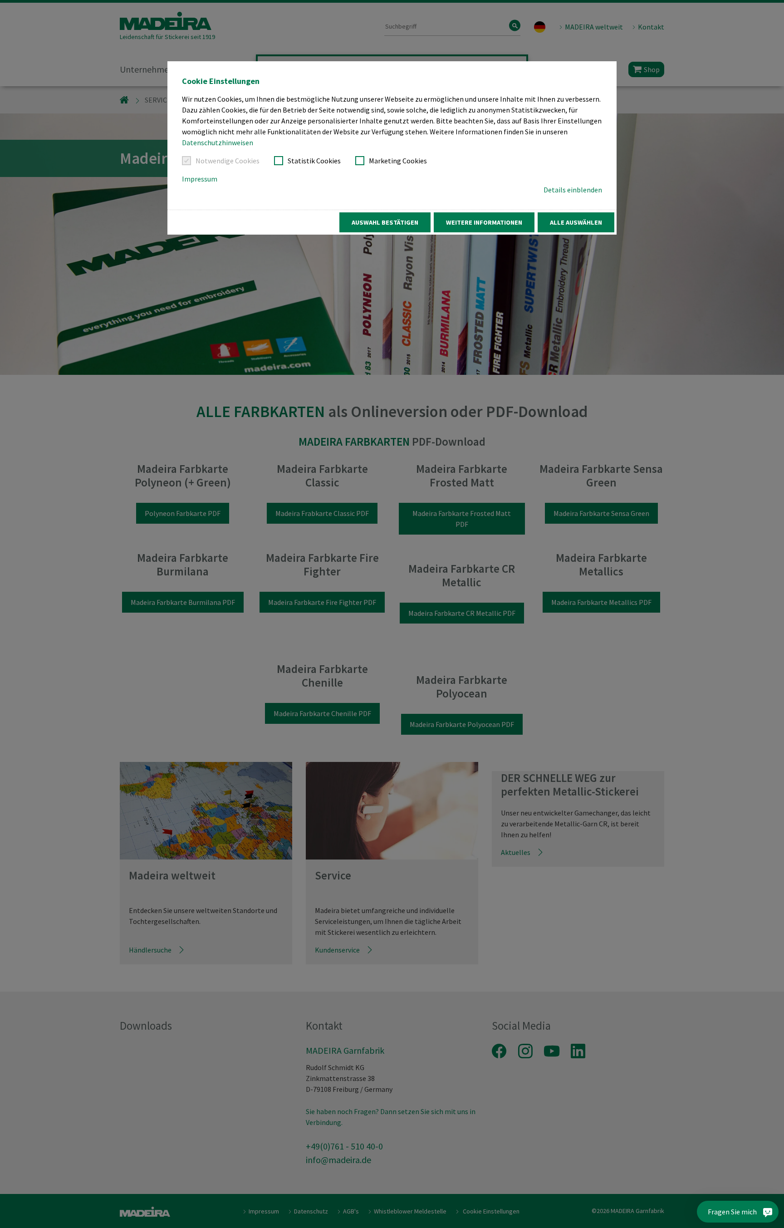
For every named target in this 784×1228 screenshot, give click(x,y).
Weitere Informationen (484, 222)
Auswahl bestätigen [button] (385, 222)
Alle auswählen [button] (576, 222)
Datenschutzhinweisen (217, 142)
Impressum (199, 178)
